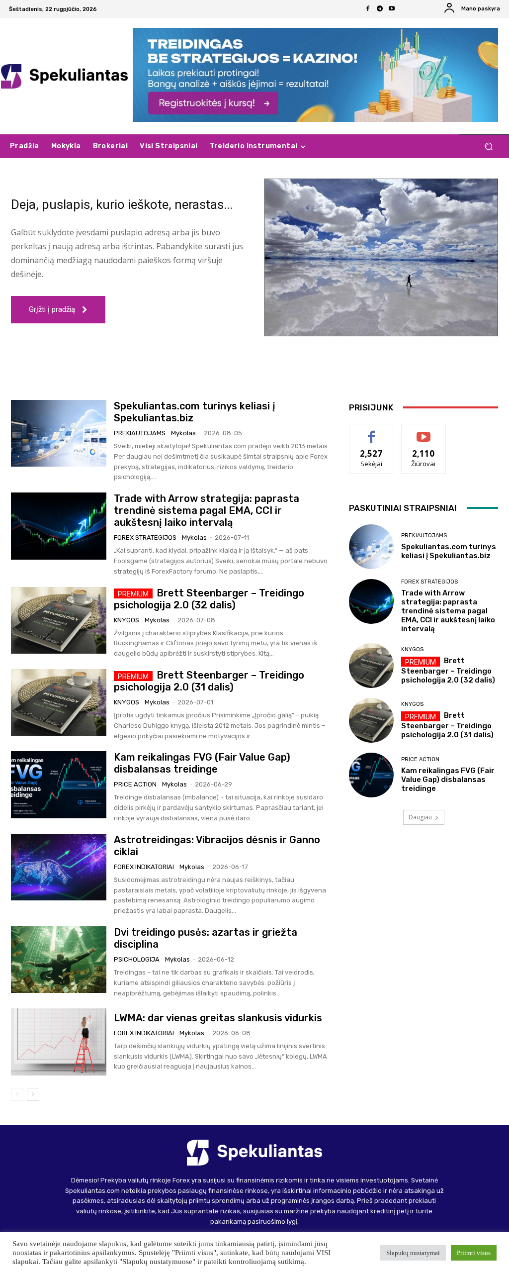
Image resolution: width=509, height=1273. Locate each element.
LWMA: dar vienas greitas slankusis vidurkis (218, 1018)
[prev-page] (17, 1094)
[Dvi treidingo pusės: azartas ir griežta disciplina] (58, 959)
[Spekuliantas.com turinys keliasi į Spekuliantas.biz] (58, 433)
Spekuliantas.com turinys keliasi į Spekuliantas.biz (448, 551)
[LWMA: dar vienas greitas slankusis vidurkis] (58, 1041)
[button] (488, 146)
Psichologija (137, 959)
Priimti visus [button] (474, 1253)
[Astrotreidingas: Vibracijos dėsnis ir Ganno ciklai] (58, 867)
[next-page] (33, 1094)
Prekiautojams (140, 433)
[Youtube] (392, 9)
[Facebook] (368, 9)
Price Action (135, 784)
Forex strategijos (145, 537)
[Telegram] (380, 9)
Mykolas (183, 433)
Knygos (126, 620)
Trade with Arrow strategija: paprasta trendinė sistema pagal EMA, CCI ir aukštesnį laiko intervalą (206, 510)
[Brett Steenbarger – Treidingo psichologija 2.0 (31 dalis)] (58, 702)
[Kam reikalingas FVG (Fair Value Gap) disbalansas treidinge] (58, 784)
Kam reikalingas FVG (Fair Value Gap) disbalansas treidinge (202, 763)
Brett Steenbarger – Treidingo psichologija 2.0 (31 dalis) (209, 681)
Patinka (371, 431)
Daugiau (420, 817)
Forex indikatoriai (144, 867)
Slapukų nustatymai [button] (413, 1253)
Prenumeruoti (425, 431)
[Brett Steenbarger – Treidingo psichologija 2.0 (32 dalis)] (58, 620)
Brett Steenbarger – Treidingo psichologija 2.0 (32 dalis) (209, 599)
